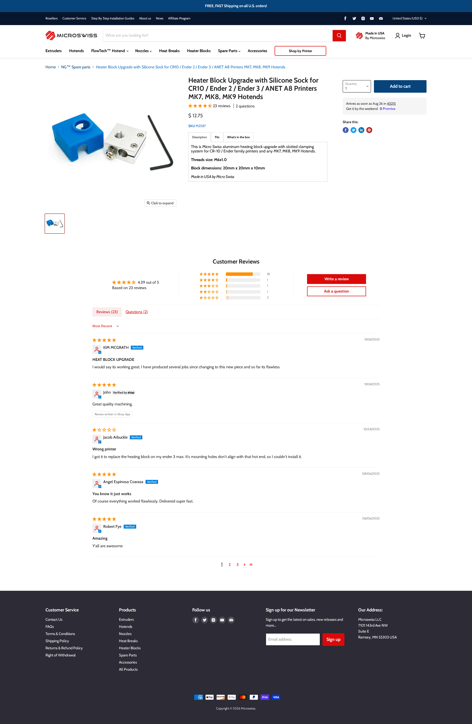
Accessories (257, 50)
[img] (104, 340)
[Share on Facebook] (346, 130)
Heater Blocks (199, 50)
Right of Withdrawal (60, 655)
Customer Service (74, 18)
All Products (128, 669)
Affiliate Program (179, 18)
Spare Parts (228, 50)
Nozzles (142, 50)
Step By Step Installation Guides (112, 18)
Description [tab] (199, 137)
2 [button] (230, 564)
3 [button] (237, 564)
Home (50, 67)
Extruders (53, 50)
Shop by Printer (300, 51)
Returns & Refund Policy (64, 648)
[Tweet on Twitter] (353, 130)
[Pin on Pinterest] (369, 130)
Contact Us (53, 619)
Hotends (76, 50)
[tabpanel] (257, 162)
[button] (200, 105)
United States (408, 18)
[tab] (217, 137)
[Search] (339, 35)
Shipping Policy (57, 641)
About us (145, 18)
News (159, 18)
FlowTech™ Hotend (108, 50)
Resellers (51, 18)
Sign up (333, 639)
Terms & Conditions (60, 634)
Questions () (137, 312)
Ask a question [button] (336, 291)
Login (406, 35)
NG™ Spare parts (75, 67)
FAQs (49, 626)
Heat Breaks (169, 50)
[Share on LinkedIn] (361, 130)
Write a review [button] (336, 279)
